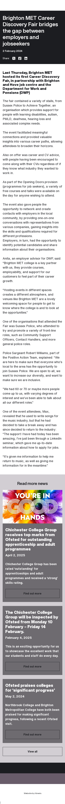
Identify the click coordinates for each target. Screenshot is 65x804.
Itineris (38, 793)
